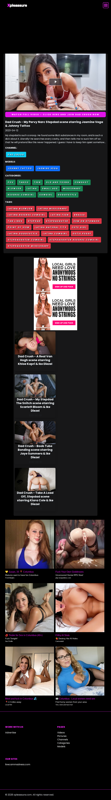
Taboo (24, 182)
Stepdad (34, 221)
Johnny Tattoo (20, 168)
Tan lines (15, 221)
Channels (62, 739)
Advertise (10, 732)
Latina (32, 188)
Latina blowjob (20, 208)
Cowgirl (46, 195)
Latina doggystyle (23, 233)
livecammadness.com (17, 764)
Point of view (19, 227)
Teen (37, 182)
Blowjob (15, 188)
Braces (79, 215)
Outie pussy (82, 233)
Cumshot (82, 182)
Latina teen (60, 215)
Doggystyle (67, 195)
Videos (61, 732)
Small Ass (50, 188)
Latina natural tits (51, 227)
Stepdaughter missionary (28, 246)
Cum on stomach (87, 221)
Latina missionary (52, 208)
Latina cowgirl (55, 233)
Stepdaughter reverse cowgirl (74, 240)
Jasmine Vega (47, 168)
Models (61, 746)
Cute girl (79, 227)
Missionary (72, 188)
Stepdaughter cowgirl (26, 240)
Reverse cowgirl (21, 195)
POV (11, 182)
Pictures (61, 736)
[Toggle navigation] (106, 5)
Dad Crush (16, 154)
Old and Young (58, 182)
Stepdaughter (57, 221)
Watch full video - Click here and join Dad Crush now (55, 114)
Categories (63, 743)
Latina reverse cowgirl (26, 215)
